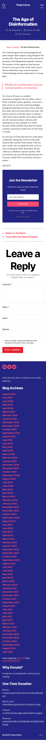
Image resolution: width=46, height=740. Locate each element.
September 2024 (11, 475)
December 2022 (10, 549)
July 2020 (7, 652)
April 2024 (7, 493)
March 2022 (8, 581)
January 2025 (9, 461)
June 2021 (7, 613)
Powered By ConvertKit (23, 217)
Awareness (15, 47)
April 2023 (7, 535)
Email (5, 318)
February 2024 (9, 500)
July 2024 (7, 482)
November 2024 (10, 468)
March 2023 (8, 539)
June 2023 (7, 528)
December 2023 (10, 507)
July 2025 (7, 440)
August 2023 (9, 521)
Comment (7, 284)
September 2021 (10, 602)
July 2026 (7, 397)
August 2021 (8, 606)
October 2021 (9, 599)
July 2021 (7, 609)
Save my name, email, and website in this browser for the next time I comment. (21, 342)
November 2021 (10, 595)
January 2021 (9, 630)
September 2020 (11, 645)
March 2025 (8, 454)
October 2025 (9, 429)
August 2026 (9, 394)
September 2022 (11, 560)
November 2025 (10, 426)
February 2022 (9, 585)
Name (5, 307)
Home (9, 47)
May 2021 (7, 616)
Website (5, 329)
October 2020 (9, 641)
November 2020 (10, 637)
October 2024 (9, 472)
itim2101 (21, 658)
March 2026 (8, 412)
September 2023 (11, 517)
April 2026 (7, 408)
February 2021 (9, 627)
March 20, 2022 (33, 30)
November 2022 (10, 553)
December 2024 (10, 464)
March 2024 (8, 496)
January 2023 (9, 546)
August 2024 (9, 479)
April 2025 (7, 450)
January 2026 (9, 419)
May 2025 (7, 447)
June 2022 (7, 570)
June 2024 (7, 486)
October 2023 (9, 514)
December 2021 (10, 592)
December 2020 (10, 634)
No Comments (25, 34)
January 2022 (9, 588)
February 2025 (9, 457)
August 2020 (9, 648)
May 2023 (7, 532)
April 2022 (7, 577)
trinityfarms (16, 30)
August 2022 (8, 563)
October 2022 (9, 556)
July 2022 (7, 567)
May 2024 (7, 489)
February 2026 (9, 415)
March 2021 (8, 623)
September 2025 (11, 433)
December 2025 (10, 422)
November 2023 (10, 510)
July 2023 (7, 524)
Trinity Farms (23, 5)
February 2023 (9, 542)
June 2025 (7, 443)
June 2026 (7, 401)
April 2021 (7, 620)
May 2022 (7, 574)
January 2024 (9, 503)
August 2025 (9, 436)
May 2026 (7, 404)
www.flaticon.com (11, 660)
